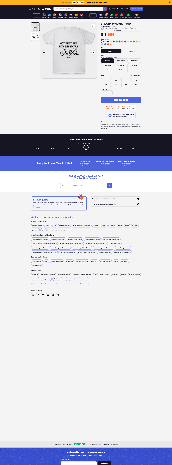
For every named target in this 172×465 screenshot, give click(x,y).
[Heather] (105, 41)
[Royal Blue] (114, 41)
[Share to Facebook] (38, 294)
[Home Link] (44, 9)
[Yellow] (137, 41)
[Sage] (122, 41)
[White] (102, 41)
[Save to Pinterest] (48, 294)
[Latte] (102, 44)
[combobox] (78, 9)
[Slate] (117, 41)
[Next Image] (93, 52)
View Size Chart (136, 75)
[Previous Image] (44, 52)
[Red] (125, 41)
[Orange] (134, 41)
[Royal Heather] (105, 44)
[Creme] (140, 41)
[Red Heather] (108, 44)
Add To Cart (121, 100)
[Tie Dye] (111, 44)
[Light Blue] (111, 41)
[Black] (108, 41)
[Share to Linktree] (43, 294)
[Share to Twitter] (33, 294)
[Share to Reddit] (53, 294)
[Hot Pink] (131, 41)
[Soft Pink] (128, 41)
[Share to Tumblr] (58, 294)
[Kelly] (119, 41)
